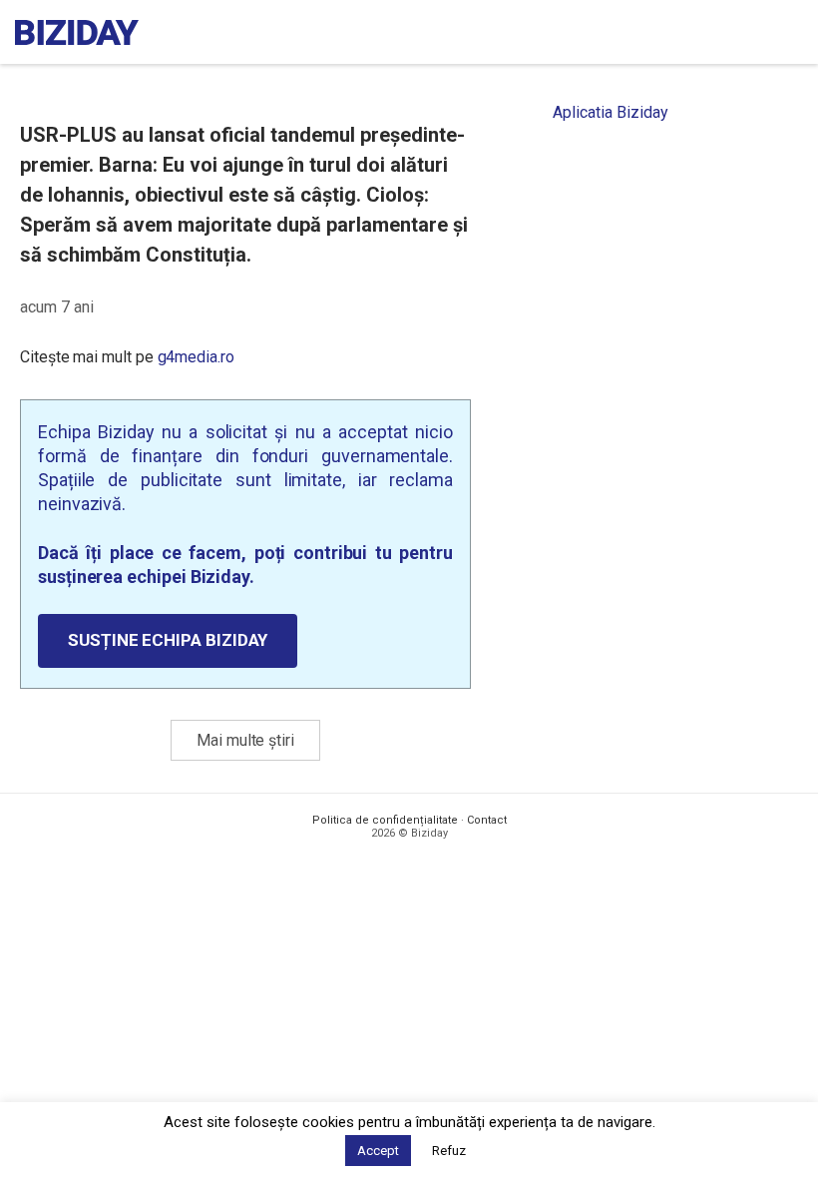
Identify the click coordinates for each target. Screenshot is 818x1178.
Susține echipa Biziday (167, 640)
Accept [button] (378, 1150)
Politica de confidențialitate (385, 820)
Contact (487, 820)
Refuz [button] (449, 1150)
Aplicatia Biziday (610, 112)
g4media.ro (196, 356)
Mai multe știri (245, 740)
